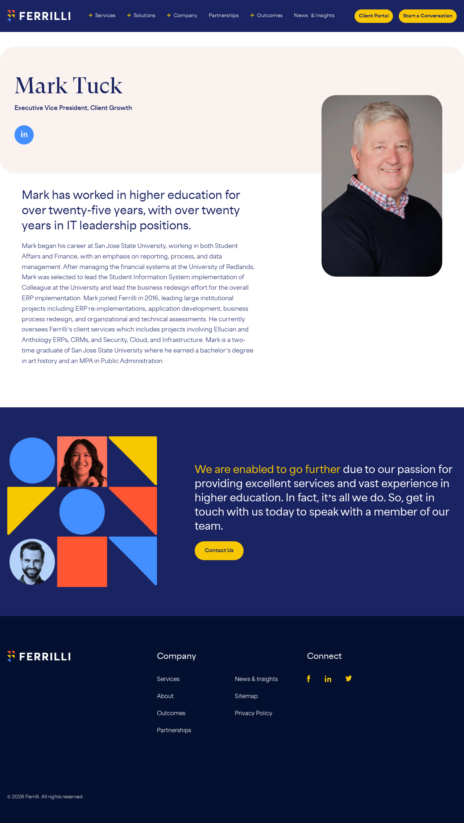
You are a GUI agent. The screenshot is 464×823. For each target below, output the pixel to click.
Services (105, 15)
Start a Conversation (427, 16)
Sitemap (246, 696)
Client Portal (374, 16)
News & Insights (256, 679)
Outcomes (270, 15)
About (165, 696)
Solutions (145, 15)
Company (185, 15)
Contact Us (219, 550)
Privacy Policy (253, 713)
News (314, 15)
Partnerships (224, 15)
